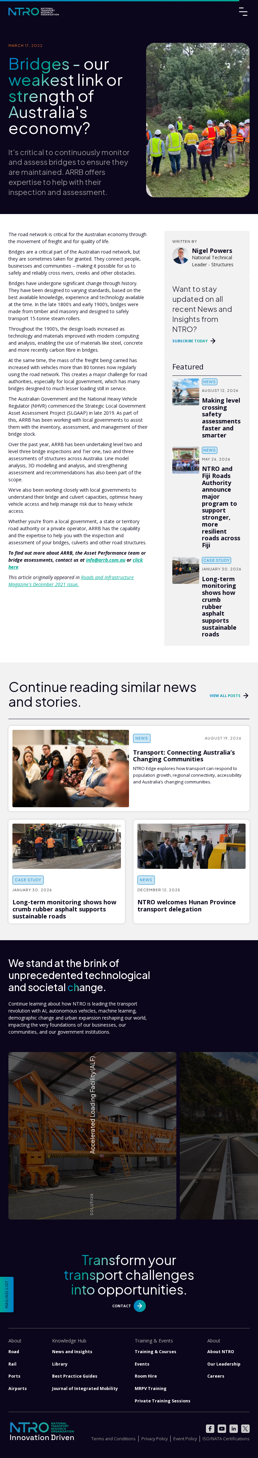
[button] (92, 1136)
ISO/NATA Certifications (226, 1439)
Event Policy (185, 1439)
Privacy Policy (154, 1439)
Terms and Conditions (113, 1439)
